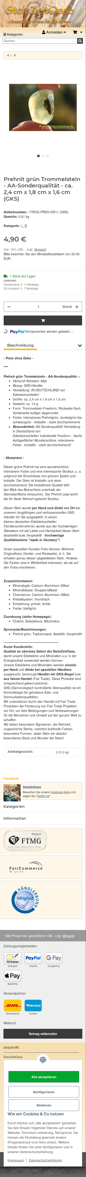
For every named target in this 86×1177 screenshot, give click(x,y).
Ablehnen (43, 1105)
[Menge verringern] (9, 307)
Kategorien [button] (14, 806)
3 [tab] (47, 156)
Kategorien (14, 34)
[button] (78, 32)
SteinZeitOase (32, 787)
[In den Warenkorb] (7, 65)
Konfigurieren (44, 1092)
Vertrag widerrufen (43, 1033)
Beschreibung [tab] (20, 345)
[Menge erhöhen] (77, 307)
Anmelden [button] (54, 32)
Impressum (16, 1160)
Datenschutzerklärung (45, 1160)
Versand (40, 249)
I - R (24, 225)
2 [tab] (43, 156)
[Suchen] (80, 41)
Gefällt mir (43, 796)
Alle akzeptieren (43, 1077)
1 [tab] (38, 156)
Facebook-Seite (60, 792)
